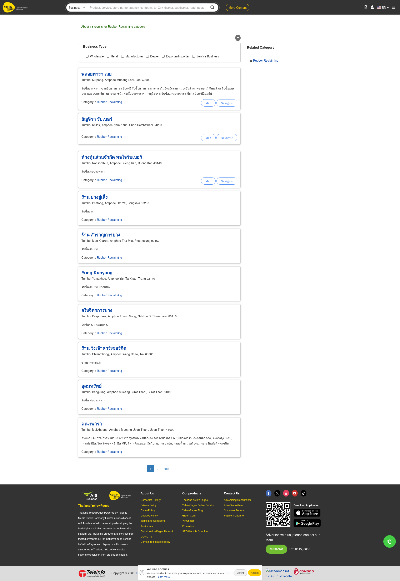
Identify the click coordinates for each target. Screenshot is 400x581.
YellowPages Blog (192, 510)
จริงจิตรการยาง (96, 310)
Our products (191, 493)
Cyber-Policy (148, 510)
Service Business (207, 56)
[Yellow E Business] (268, 493)
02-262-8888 (276, 549)
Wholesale (97, 56)
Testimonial (147, 526)
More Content (238, 7)
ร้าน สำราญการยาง (100, 234)
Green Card (189, 515)
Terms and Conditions (153, 520)
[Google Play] (308, 523)
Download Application (306, 505)
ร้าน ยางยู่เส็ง (94, 197)
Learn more (163, 577)
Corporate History (151, 500)
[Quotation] (366, 7)
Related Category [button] (260, 47)
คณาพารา (91, 423)
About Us (147, 493)
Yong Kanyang (96, 272)
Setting (241, 572)
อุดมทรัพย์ (91, 385)
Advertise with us (233, 505)
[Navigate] (226, 103)
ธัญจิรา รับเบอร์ (96, 118)
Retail (114, 56)
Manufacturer (134, 56)
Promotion (188, 526)
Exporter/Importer (177, 56)
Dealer (154, 56)
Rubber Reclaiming (109, 102)
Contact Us (232, 493)
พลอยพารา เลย (96, 73)
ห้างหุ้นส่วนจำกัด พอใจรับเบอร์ (111, 157)
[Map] (208, 103)
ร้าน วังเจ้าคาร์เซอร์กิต (103, 348)
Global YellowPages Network (157, 531)
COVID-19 (146, 536)
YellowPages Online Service (198, 505)
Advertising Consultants (237, 500)
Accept (255, 572)
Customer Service (234, 510)
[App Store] (308, 513)
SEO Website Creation (195, 531)
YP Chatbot (188, 520)
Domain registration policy (155, 541)
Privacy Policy (148, 505)
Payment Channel (234, 515)
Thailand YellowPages (93, 505)
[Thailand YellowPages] (277, 493)
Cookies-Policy (149, 515)
